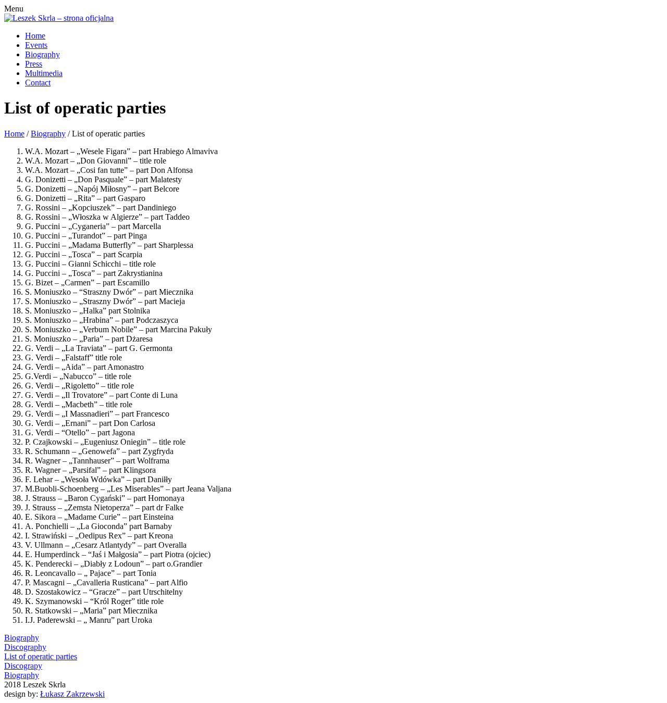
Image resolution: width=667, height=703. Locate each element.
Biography (42, 54)
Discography (25, 647)
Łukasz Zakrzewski (72, 693)
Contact (38, 82)
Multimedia (44, 73)
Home (35, 35)
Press (33, 63)
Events (36, 45)
